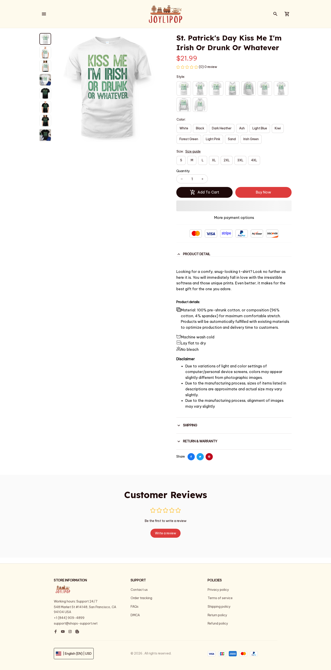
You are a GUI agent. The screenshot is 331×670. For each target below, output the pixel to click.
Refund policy (218, 623)
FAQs (134, 607)
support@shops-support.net (75, 623)
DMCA (135, 615)
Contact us (139, 590)
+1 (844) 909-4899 (69, 618)
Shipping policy (219, 607)
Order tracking (141, 598)
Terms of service (220, 598)
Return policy (217, 615)
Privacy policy (218, 590)
